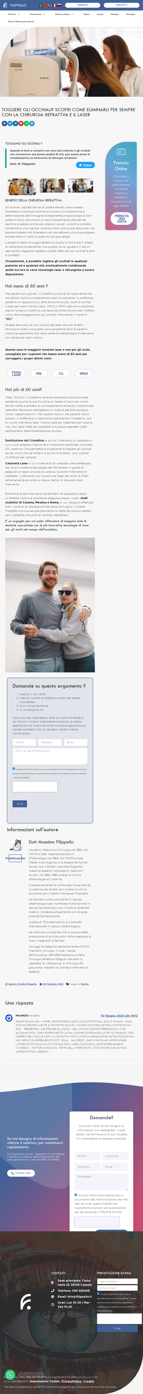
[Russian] (59, 5)
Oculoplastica (36, 14)
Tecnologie (130, 14)
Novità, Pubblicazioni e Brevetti (21, 21)
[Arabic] (41, 5)
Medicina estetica (62, 14)
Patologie (115, 14)
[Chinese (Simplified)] (45, 5)
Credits (89, 1381)
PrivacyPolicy (71, 1381)
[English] (50, 5)
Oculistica (12, 14)
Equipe (86, 14)
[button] (4, 123)
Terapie (100, 14)
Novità (85, 984)
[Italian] (54, 5)
